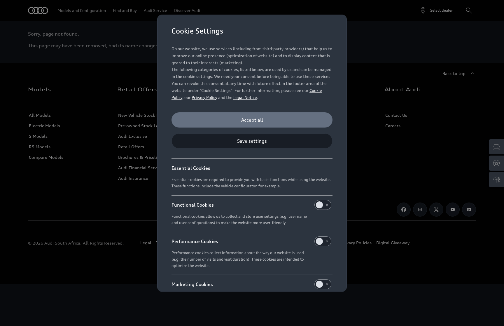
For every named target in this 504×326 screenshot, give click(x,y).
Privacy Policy (204, 97)
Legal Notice (245, 97)
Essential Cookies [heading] (191, 168)
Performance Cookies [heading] (195, 241)
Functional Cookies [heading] (193, 205)
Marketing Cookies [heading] (192, 284)
